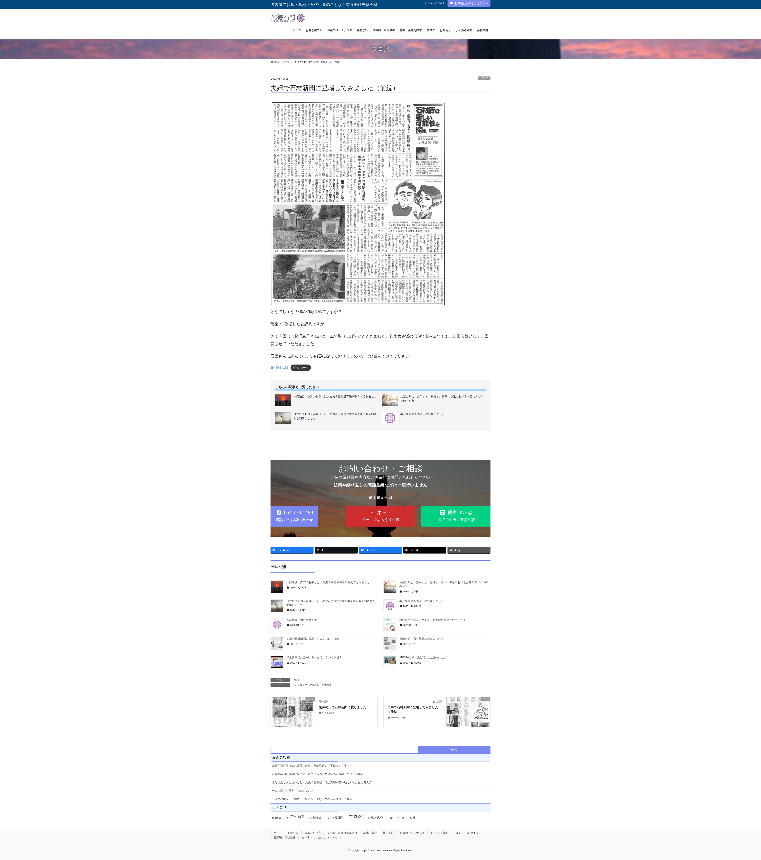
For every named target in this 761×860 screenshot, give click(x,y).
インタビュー (300, 684)
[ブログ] (293, 711)
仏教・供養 (375, 817)
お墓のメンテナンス (412, 832)
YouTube (276, 817)
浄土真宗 (314, 684)
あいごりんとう (328, 837)
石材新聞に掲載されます (301, 619)
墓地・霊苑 (370, 832)
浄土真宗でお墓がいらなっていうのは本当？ (314, 657)
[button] (294, 516)
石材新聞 (326, 684)
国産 (390, 817)
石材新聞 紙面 (280, 367)
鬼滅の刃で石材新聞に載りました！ (421, 638)
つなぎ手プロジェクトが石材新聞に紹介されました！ (432, 619)
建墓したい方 (312, 832)
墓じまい (388, 832)
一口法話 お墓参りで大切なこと (293, 790)
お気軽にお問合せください (471, 3)
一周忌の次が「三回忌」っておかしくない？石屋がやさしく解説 (312, 799)
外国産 (400, 817)
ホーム (277, 832)
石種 (413, 817)
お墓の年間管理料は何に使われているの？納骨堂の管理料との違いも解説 (317, 774)
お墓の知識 (296, 817)
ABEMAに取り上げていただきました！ (423, 657)
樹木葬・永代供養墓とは (342, 832)
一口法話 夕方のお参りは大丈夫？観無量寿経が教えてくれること (328, 582)
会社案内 (307, 837)
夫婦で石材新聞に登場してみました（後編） (314, 638)
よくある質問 (334, 817)
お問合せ (293, 832)
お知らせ (315, 817)
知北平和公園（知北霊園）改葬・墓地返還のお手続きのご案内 (311, 765)
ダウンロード (300, 367)
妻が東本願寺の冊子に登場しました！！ (424, 601)
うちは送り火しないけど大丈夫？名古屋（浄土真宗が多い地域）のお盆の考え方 (322, 782)
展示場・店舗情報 (284, 837)
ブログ (484, 78)
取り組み (472, 832)
